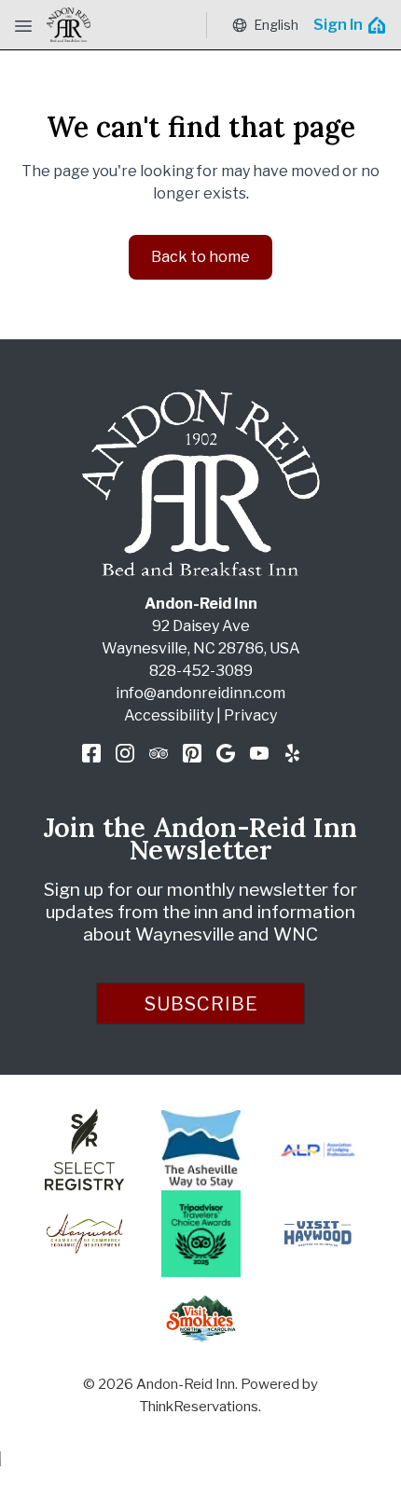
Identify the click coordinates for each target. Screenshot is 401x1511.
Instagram (125, 753)
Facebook (91, 753)
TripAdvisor (158, 753)
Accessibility (169, 715)
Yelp (292, 753)
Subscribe (201, 1004)
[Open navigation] (23, 25)
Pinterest (192, 753)
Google (225, 753)
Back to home (200, 257)
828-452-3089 (201, 671)
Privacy (250, 715)
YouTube (259, 753)
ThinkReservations (199, 1406)
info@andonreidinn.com (200, 693)
